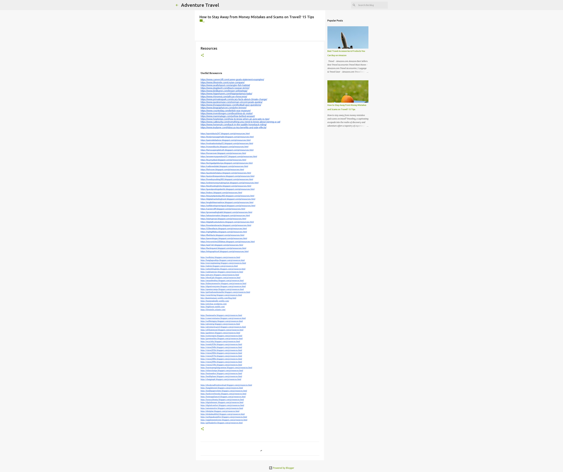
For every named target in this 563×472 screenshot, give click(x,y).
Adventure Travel (200, 5)
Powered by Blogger (283, 468)
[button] (202, 55)
